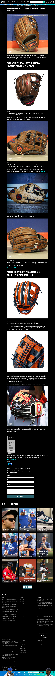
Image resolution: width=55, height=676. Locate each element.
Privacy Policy (39, 644)
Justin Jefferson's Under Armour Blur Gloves (10, 609)
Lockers (13, 1)
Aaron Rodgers (22, 603)
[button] (53, 2)
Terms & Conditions (40, 646)
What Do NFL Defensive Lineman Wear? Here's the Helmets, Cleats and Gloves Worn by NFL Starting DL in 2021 (10, 654)
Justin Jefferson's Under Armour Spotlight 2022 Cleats (9, 602)
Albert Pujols (22, 616)
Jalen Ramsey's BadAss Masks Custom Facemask (9, 607)
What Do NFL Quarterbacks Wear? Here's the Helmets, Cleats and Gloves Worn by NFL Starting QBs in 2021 (9, 647)
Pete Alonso (40, 4)
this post (43, 171)
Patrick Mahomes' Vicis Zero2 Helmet (9, 616)
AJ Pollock (21, 614)
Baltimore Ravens (23, 652)
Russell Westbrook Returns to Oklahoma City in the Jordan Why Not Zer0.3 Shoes (44, 609)
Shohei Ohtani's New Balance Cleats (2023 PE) (9, 612)
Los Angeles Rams (23, 638)
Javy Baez (46, 4)
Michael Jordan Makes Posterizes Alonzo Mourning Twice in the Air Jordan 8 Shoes (44, 629)
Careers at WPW (40, 640)
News (18, 1)
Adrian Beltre (22, 609)
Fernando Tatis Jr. (18, 4)
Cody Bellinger (33, 4)
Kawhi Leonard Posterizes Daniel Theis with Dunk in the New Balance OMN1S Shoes (44, 619)
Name (8, 475)
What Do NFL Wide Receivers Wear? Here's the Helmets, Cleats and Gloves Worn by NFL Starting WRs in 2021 (9, 666)
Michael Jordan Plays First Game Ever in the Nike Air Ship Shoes (44, 600)
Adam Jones (22, 605)
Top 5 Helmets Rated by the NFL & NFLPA (9, 634)
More (28, 1)
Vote (11, 447)
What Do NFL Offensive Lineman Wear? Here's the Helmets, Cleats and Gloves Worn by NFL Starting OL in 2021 (10, 642)
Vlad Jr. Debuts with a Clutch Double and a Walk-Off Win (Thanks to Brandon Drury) (44, 612)
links (31, 5)
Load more (27, 587)
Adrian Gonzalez (22, 610)
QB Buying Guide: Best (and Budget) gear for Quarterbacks (10, 662)
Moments (23, 1)
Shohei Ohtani (11, 4)
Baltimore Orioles (23, 650)
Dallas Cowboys (22, 642)
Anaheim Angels (22, 636)
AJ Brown (21, 612)
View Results (11, 450)
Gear (9, 1)
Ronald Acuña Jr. (4, 4)
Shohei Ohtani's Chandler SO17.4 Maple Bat (9, 604)
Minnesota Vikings (23, 634)
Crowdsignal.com (11, 451)
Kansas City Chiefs (23, 644)
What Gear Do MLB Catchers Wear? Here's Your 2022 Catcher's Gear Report (9, 651)
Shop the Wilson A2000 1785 (12, 459)
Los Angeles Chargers (23, 646)
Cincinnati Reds (22, 640)
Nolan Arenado (26, 4)
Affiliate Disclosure (40, 642)
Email (8, 479)
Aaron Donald (22, 599)
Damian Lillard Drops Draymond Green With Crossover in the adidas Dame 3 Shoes (44, 606)
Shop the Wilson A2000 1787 (12, 267)
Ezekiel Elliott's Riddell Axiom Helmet (8, 620)
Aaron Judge (22, 601)
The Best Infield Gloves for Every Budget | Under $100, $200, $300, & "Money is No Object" (9, 658)
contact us (38, 674)
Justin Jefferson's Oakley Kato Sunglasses (9, 599)
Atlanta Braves (22, 648)
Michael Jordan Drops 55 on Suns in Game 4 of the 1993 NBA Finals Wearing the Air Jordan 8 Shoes (45, 625)
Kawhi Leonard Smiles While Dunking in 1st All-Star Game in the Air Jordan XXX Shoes (44, 603)
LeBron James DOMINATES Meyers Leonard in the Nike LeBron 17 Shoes (45, 622)
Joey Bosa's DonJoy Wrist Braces (8, 618)
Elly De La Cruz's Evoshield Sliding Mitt (9, 614)
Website (9, 484)
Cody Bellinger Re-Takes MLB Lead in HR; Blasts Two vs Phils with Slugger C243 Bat (44, 616)
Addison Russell (22, 607)
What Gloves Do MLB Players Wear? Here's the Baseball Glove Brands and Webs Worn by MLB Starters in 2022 (9, 638)
